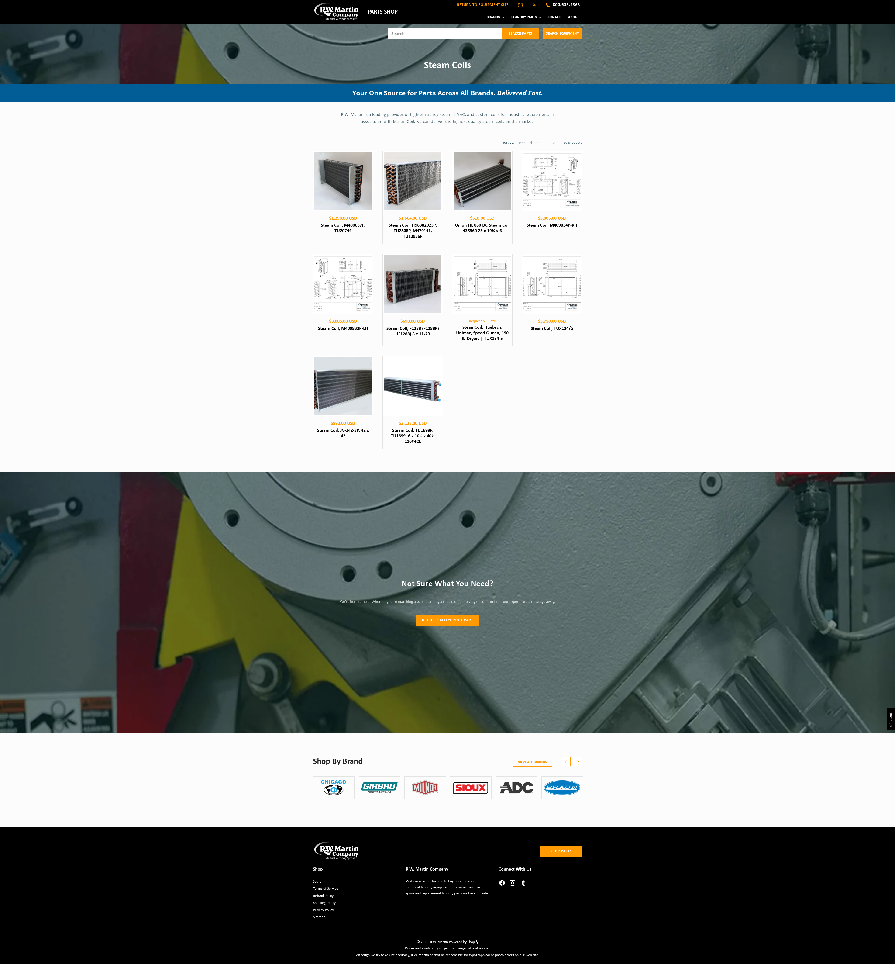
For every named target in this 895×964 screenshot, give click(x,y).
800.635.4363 (566, 5)
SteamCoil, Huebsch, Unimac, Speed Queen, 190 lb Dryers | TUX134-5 (482, 333)
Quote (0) (891, 719)
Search (318, 882)
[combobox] (445, 33)
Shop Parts (561, 851)
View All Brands (532, 762)
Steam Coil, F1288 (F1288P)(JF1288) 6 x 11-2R (412, 331)
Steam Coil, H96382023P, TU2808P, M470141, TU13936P (413, 231)
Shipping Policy (324, 903)
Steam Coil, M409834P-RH (552, 225)
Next (577, 761)
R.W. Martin (439, 942)
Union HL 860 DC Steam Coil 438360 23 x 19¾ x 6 (482, 228)
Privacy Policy (323, 910)
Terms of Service (325, 889)
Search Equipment (562, 33)
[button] (495, 17)
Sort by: (508, 143)
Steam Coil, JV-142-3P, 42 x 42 (343, 433)
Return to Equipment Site (483, 5)
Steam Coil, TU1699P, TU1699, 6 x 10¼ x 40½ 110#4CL (413, 436)
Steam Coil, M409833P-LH (343, 328)
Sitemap (319, 917)
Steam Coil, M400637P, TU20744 (343, 228)
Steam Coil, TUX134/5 (552, 328)
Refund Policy (323, 896)
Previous (566, 761)
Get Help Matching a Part (447, 620)
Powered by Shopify (463, 942)
